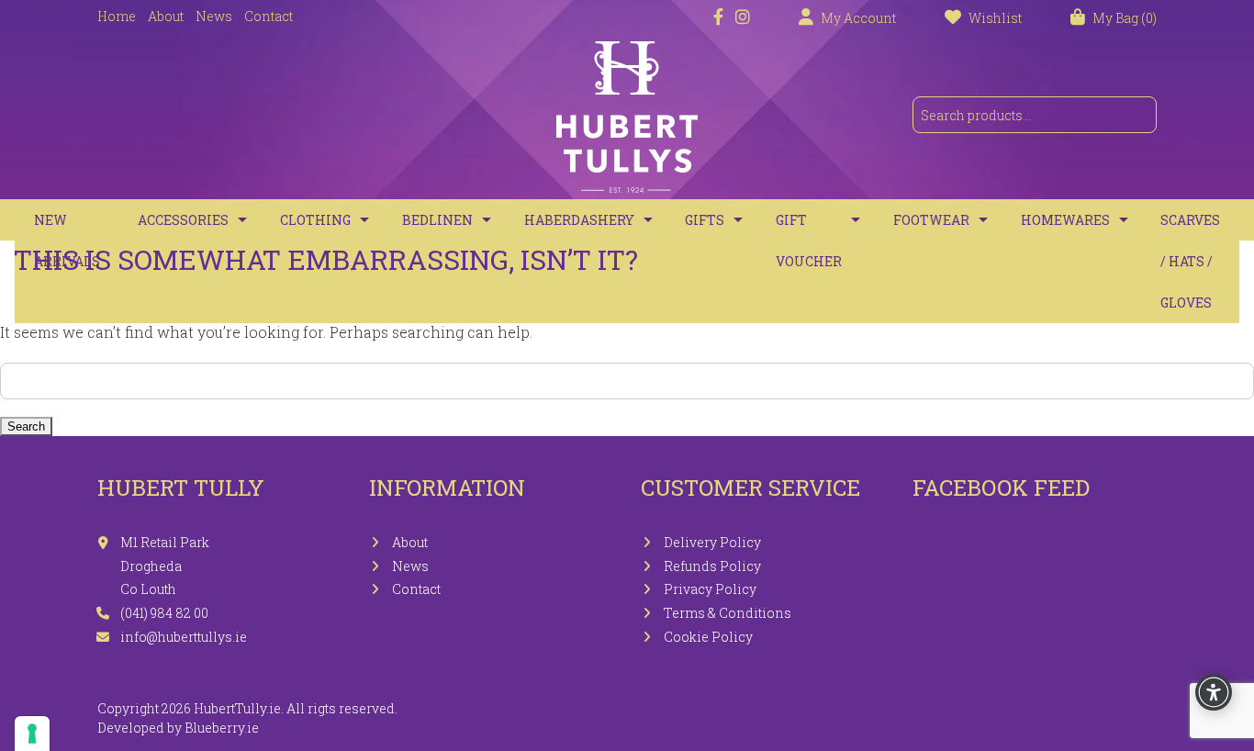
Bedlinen (437, 220)
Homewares (1065, 220)
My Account (858, 18)
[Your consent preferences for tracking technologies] (32, 733)
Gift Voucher (809, 240)
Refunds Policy (712, 566)
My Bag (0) (1124, 18)
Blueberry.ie (222, 727)
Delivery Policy (712, 542)
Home (116, 16)
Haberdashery (579, 220)
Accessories (183, 220)
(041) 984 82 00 (164, 613)
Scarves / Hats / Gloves (1190, 261)
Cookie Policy (708, 636)
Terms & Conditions (727, 613)
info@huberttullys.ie (183, 636)
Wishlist (995, 18)
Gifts (704, 220)
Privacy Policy (710, 589)
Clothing (315, 220)
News (214, 16)
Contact (268, 16)
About (166, 16)
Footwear (931, 220)
